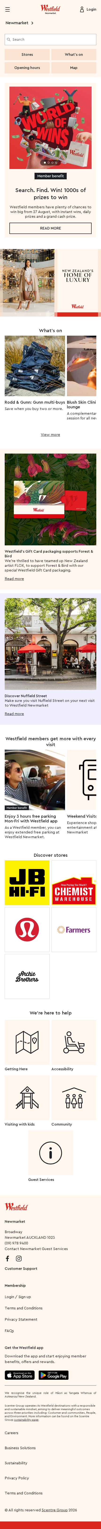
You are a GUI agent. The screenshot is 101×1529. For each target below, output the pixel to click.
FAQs (9, 1331)
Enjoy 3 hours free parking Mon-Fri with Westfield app (31, 818)
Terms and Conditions (24, 1308)
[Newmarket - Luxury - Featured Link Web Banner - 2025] (50, 283)
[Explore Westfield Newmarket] (50, 9)
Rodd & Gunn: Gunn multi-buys (35, 402)
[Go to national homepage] (16, 1205)
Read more (50, 228)
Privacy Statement (21, 1319)
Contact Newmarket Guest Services (36, 1249)
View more (50, 435)
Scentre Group (55, 1510)
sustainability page (26, 1419)
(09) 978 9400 (16, 1243)
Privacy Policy (17, 1478)
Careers (11, 1433)
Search (18, 39)
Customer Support (21, 1269)
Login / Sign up (18, 1297)
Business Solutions (20, 1448)
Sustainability (16, 1463)
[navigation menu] (10, 9)
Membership (15, 1286)
